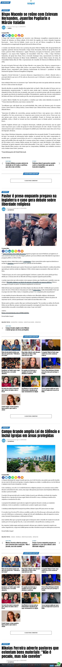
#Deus (13, 536)
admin (9, 28)
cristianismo (27, 261)
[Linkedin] (9, 35)
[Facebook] (3, 35)
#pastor (38, 322)
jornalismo (11, 210)
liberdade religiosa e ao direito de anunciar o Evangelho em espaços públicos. (29, 282)
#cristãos (15, 322)
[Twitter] (6, 35)
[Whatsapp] (12, 35)
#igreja (21, 322)
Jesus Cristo (37, 290)
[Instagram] (19, 35)
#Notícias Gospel (29, 322)
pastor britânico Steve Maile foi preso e (14, 254)
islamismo (11, 263)
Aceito (51, 665)
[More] (22, 35)
